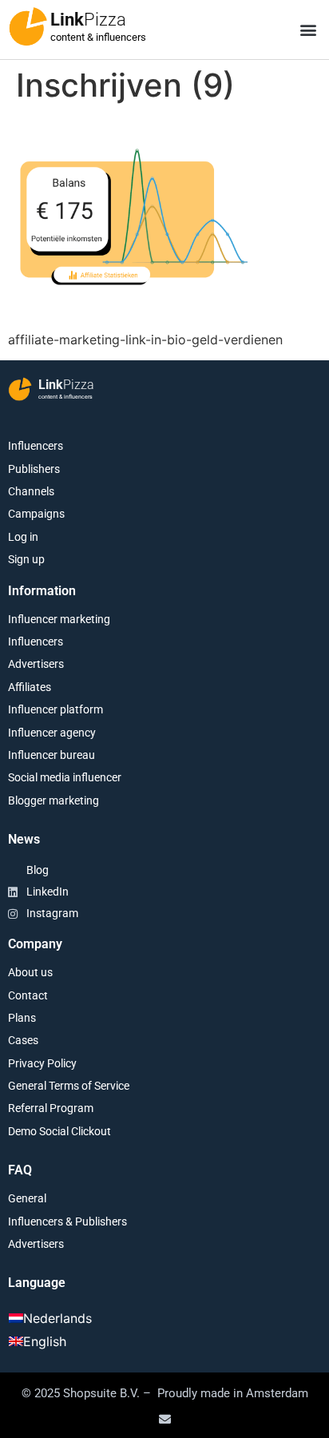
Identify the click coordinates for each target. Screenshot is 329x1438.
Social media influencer (64, 777)
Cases (23, 1040)
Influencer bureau (51, 755)
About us (30, 972)
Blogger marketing (53, 800)
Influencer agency (52, 732)
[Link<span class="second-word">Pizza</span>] (28, 26)
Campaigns (36, 513)
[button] (308, 30)
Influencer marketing (59, 619)
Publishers (34, 469)
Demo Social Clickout (59, 1131)
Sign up (26, 559)
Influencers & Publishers (67, 1221)
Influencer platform (55, 709)
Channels (31, 491)
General (27, 1198)
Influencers (35, 445)
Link (88, 20)
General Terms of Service (68, 1085)
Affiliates (29, 687)
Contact (28, 995)
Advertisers (36, 663)
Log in (23, 536)
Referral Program (50, 1108)
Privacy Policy (42, 1063)
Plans (22, 1017)
